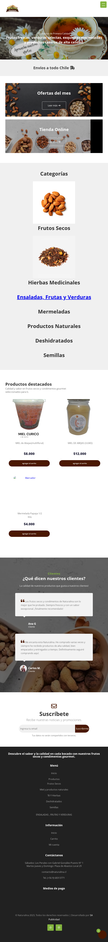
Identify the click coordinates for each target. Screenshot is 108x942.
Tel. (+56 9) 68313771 (54, 877)
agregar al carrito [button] (29, 463)
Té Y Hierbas (54, 795)
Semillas (54, 807)
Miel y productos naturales (54, 789)
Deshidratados (54, 801)
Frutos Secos (54, 783)
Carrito (54, 838)
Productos (54, 779)
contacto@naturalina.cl (54, 871)
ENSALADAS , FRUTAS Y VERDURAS (54, 814)
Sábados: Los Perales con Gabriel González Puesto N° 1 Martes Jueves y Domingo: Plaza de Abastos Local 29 (54, 864)
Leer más (53, 105)
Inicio (54, 773)
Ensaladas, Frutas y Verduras (54, 297)
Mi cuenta (54, 844)
